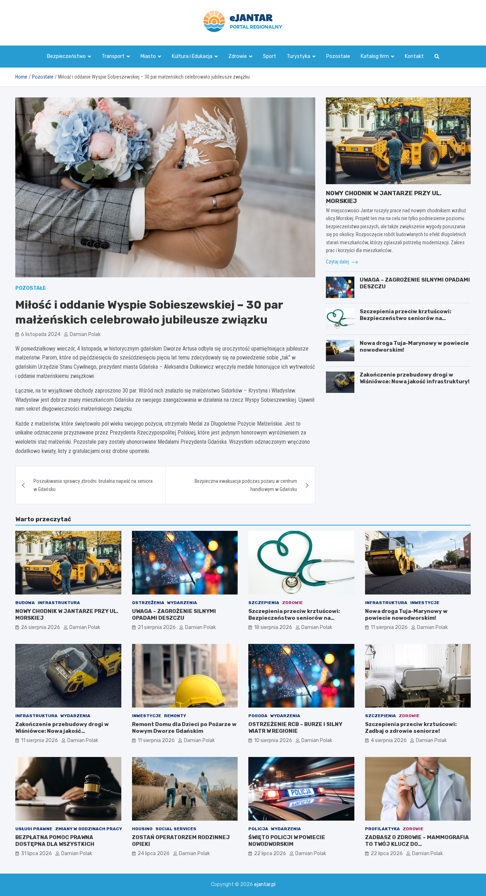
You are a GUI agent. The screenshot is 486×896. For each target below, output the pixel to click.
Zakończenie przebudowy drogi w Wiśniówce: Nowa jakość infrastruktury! (415, 378)
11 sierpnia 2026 (389, 627)
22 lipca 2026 (270, 853)
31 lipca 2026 (36, 853)
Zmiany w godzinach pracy (88, 828)
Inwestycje (424, 602)
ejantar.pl (264, 884)
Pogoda (258, 715)
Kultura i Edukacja (192, 56)
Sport (269, 56)
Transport (113, 56)
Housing (142, 828)
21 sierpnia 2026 (157, 627)
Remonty (175, 715)
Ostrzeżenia (148, 602)
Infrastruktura (59, 602)
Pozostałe (338, 56)
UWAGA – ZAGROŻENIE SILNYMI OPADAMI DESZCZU (174, 615)
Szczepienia (263, 602)
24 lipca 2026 (154, 853)
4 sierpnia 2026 (389, 740)
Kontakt (414, 56)
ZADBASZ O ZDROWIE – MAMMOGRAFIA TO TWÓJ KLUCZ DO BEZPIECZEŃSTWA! (417, 844)
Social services (175, 828)
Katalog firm (375, 56)
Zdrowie (237, 56)
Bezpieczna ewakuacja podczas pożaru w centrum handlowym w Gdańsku (246, 485)
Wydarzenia (182, 602)
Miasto (148, 56)
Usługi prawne (33, 828)
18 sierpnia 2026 (273, 627)
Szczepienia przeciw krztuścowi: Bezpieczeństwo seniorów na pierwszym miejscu (405, 318)
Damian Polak (85, 334)
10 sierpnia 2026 (273, 740)
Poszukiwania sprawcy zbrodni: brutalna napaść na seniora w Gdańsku (93, 485)
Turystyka (298, 56)
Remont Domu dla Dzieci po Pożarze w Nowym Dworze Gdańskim (184, 728)
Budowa (25, 602)
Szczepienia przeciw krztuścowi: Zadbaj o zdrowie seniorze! (410, 728)
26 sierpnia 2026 (40, 627)
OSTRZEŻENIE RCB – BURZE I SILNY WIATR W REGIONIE (295, 728)
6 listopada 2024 (40, 334)
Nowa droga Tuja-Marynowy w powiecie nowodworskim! (406, 615)
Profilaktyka (382, 828)
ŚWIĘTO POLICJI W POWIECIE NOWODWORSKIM (286, 841)
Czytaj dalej (338, 262)
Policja (258, 828)
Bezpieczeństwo (66, 56)
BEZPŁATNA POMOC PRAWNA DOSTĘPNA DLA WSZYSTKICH (54, 841)
